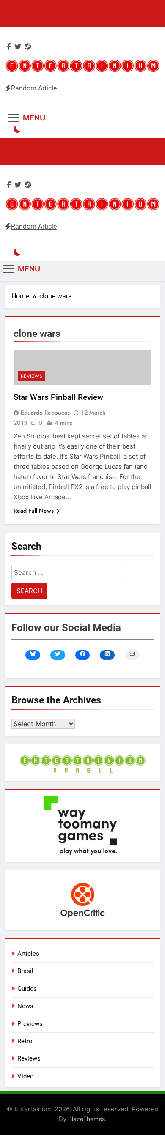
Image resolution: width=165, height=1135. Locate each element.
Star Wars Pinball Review (58, 397)
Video (25, 1076)
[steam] (28, 47)
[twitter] (18, 47)
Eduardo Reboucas (45, 412)
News (25, 1006)
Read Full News (34, 510)
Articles (28, 953)
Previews (30, 1024)
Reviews (31, 376)
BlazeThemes (86, 1118)
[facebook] (9, 47)
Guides (27, 989)
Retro (25, 1041)
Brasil (25, 971)
